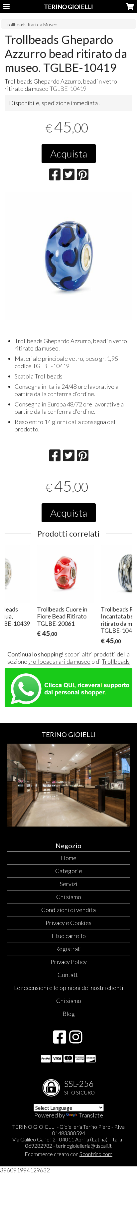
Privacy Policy (69, 961)
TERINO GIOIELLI (68, 6)
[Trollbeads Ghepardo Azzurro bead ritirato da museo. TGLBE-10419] (68, 256)
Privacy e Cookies (68, 922)
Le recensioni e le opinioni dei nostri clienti (68, 987)
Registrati (68, 948)
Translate (90, 1115)
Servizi (68, 883)
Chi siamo (68, 896)
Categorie (68, 870)
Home (68, 857)
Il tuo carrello (69, 935)
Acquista (68, 153)
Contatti (69, 974)
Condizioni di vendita (68, 909)
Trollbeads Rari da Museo (31, 24)
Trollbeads (116, 661)
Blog (69, 1013)
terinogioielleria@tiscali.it (84, 1145)
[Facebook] (59, 1040)
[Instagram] (75, 1040)
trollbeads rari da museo (59, 661)
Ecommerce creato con (68, 1154)
